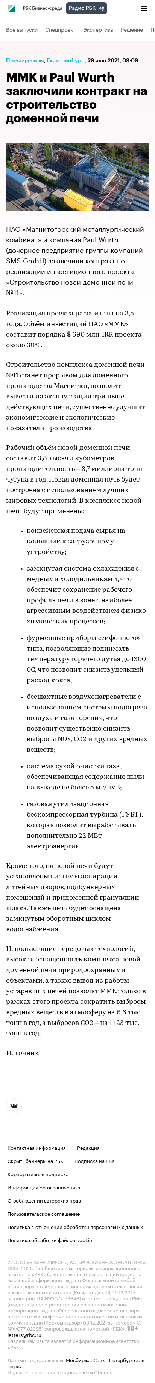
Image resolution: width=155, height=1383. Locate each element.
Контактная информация (37, 1147)
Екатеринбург (65, 60)
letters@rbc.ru (24, 1334)
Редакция (88, 1147)
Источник (22, 1053)
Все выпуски (22, 29)
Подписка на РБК (94, 1160)
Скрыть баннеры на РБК (35, 1160)
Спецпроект (60, 29)
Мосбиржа (78, 1359)
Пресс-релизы (25, 60)
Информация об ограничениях (44, 1187)
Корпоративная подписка (38, 1173)
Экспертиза (98, 29)
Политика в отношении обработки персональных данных (75, 1226)
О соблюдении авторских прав (44, 1200)
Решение (132, 29)
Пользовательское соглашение (44, 1213)
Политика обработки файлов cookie (50, 1239)
